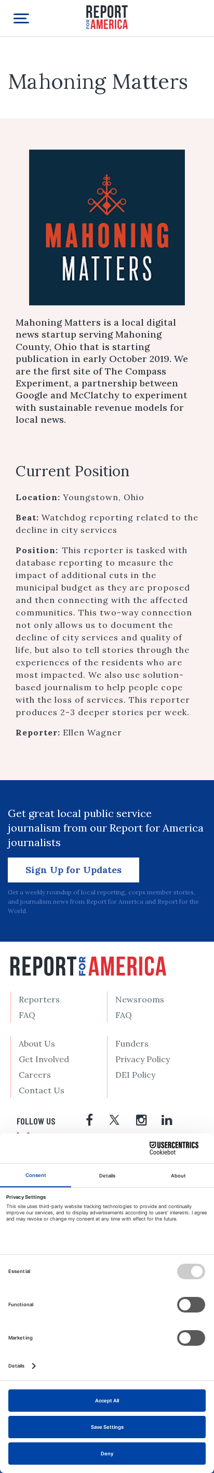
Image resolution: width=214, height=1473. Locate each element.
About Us (37, 1043)
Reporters (39, 999)
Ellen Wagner (92, 732)
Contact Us (41, 1090)
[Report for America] (107, 16)
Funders (132, 1043)
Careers (35, 1074)
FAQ (27, 1015)
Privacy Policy (142, 1059)
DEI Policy (135, 1074)
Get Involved (44, 1059)
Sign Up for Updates (73, 870)
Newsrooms (139, 999)
